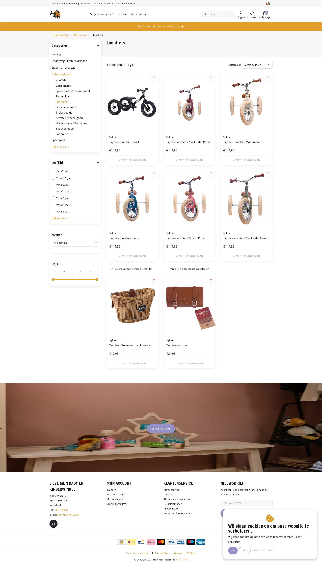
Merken (122, 14)
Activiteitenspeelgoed (69, 118)
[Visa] (171, 542)
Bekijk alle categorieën (102, 14)
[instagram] (53, 524)
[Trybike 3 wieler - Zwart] (132, 103)
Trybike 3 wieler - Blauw (124, 238)
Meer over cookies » (264, 550)
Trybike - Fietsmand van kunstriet (130, 345)
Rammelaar (63, 96)
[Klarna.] (151, 542)
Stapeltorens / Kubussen (71, 123)
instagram (162, 428)
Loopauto (62, 134)
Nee (245, 550)
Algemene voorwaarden (138, 553)
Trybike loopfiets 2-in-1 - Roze (185, 238)
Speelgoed (58, 140)
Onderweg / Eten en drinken (69, 61)
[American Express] (200, 542)
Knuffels (61, 80)
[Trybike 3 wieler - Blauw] (132, 199)
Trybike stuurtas (176, 345)
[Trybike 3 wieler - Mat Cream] (247, 103)
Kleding (56, 54)
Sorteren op (234, 64)
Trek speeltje (64, 112)
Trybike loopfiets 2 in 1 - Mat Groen (245, 238)
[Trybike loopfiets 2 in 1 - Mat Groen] (247, 199)
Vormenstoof (64, 86)
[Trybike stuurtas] (190, 306)
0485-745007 (61, 510)
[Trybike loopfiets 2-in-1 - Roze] (190, 199)
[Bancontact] (141, 542)
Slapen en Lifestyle (63, 67)
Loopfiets (62, 102)
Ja (233, 550)
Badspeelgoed (65, 128)
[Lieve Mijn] (55, 14)
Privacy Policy (161, 553)
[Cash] (121, 542)
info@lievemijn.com (68, 514)
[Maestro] (190, 542)
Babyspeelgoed (61, 74)
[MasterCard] (161, 542)
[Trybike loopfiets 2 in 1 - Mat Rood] (190, 103)
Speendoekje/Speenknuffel (73, 91)
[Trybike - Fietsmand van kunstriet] (132, 306)
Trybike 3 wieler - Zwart (124, 142)
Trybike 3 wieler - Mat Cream (241, 142)
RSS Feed (191, 553)
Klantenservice (139, 14)
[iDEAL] (131, 542)
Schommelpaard (66, 107)
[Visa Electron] (181, 542)
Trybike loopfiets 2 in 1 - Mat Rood (188, 142)
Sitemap (177, 553)
